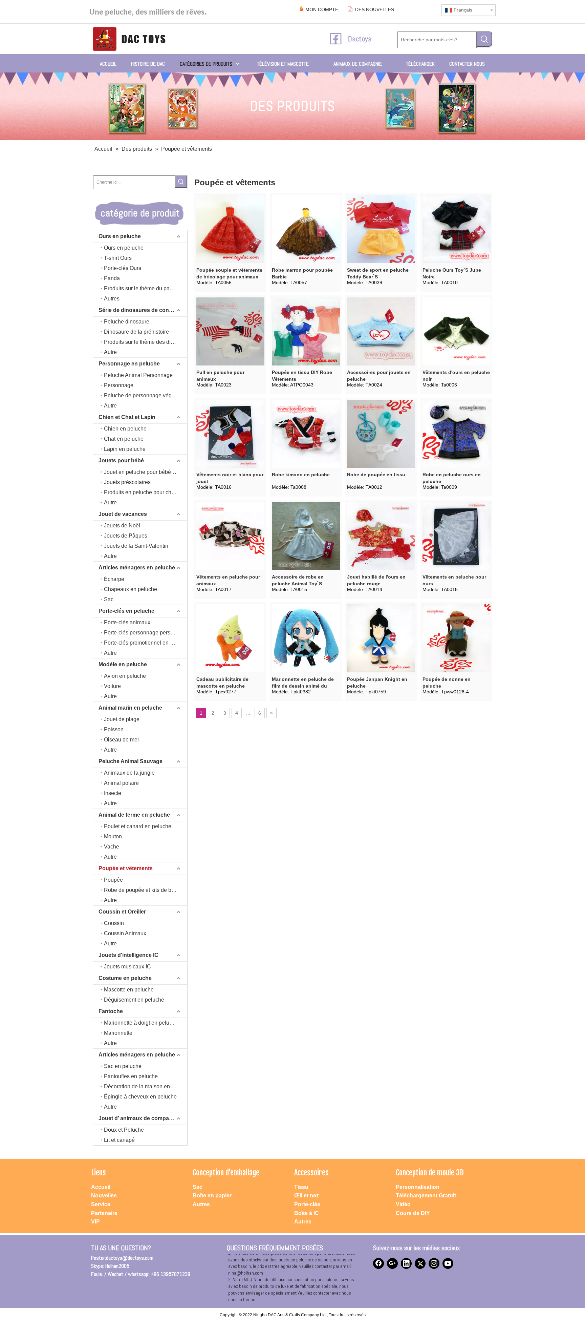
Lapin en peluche (125, 449)
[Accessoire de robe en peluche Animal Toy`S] (306, 536)
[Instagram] (434, 1263)
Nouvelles (104, 1195)
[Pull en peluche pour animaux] (230, 331)
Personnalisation (417, 1187)
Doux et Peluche (124, 1130)
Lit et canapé (119, 1140)
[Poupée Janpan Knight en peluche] (381, 638)
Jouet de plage (121, 719)
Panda (112, 278)
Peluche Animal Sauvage (130, 761)
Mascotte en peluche (129, 989)
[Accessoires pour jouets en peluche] (381, 331)
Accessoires (311, 1172)
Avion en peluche (125, 676)
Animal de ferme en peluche (134, 815)
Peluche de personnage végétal (142, 395)
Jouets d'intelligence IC (128, 955)
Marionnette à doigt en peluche (141, 1023)
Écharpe (114, 579)
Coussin (114, 923)
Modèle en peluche (123, 664)
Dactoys (359, 38)
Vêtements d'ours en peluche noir (456, 376)
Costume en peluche (125, 978)
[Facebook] (378, 1263)
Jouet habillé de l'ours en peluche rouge (376, 580)
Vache (111, 847)
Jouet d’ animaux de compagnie (139, 1118)
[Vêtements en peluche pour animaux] (230, 536)
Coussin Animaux (125, 933)
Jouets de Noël (122, 525)
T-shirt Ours (118, 258)
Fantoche (111, 1011)
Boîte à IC (306, 1213)
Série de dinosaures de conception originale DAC (143, 310)
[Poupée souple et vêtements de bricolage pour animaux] (230, 229)
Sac (108, 599)
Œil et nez (306, 1195)
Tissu (301, 1187)
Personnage (118, 385)
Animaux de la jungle (129, 773)
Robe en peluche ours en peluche (451, 478)
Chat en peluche (124, 439)
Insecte (112, 793)
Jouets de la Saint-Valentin (136, 546)
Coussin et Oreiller (122, 912)
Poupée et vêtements (126, 868)
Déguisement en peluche (134, 1000)
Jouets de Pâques (125, 536)
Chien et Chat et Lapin (127, 417)
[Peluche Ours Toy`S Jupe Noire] (456, 229)
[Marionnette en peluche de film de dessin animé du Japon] (306, 638)
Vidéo (403, 1204)
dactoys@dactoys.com (129, 1257)
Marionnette (118, 1033)
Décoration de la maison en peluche (145, 1086)
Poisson (114, 729)
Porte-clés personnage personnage (145, 632)
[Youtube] (447, 1263)
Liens (98, 1172)
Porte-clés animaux (127, 622)
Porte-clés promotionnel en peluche (145, 643)
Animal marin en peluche (130, 708)
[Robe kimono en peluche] (306, 433)
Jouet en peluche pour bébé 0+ (141, 472)
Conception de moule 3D (430, 1172)
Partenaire (104, 1213)
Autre (110, 352)
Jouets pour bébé (121, 460)
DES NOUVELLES (374, 9)
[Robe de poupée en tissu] (381, 433)
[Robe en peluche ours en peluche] (456, 433)
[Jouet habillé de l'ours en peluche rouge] (381, 536)
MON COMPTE (321, 9)
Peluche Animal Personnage (138, 375)
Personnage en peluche (129, 363)
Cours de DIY (413, 1213)
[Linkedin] (406, 1263)
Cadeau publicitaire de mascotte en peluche (222, 682)
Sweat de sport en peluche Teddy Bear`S (378, 273)
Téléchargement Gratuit (426, 1195)
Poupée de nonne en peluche (446, 682)
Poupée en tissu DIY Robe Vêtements (302, 376)
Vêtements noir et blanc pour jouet (229, 478)
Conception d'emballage (226, 1172)
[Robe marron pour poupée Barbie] (306, 229)
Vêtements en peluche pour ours (454, 580)
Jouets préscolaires (127, 482)
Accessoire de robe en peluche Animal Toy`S (298, 580)
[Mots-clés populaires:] (484, 39)
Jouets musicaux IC (127, 966)
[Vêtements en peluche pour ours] (456, 536)
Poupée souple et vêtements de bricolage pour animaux (229, 273)
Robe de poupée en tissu (376, 474)
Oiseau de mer (121, 739)
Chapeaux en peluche (130, 589)
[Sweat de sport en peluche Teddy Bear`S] (381, 229)
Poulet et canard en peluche (137, 826)
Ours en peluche (120, 236)
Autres (112, 298)
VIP (95, 1221)
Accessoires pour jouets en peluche (379, 376)
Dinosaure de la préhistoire (136, 332)
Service (100, 1204)
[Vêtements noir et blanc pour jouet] (230, 433)
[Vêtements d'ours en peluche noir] (456, 331)
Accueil (100, 1187)
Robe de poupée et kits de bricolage (145, 890)
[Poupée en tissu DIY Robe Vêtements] (306, 331)
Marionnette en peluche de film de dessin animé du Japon (303, 682)
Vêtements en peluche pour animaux (228, 580)
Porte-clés (307, 1204)
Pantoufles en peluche (131, 1076)
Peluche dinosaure (126, 321)
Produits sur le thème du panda (141, 288)
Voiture (112, 686)
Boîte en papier (212, 1195)
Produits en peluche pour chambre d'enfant (145, 492)
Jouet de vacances (123, 514)
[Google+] (392, 1263)
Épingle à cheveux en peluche (140, 1096)
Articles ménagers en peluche (137, 567)
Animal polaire (121, 783)
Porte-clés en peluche (126, 611)
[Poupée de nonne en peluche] (456, 638)
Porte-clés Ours (122, 268)
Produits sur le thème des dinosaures (145, 342)
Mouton (113, 836)
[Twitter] (420, 1263)
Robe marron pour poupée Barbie (302, 273)
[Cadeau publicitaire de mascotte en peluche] (230, 638)
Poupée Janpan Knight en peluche (377, 682)
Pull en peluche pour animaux (220, 376)
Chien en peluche (125, 429)
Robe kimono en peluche (301, 474)
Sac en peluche (123, 1066)
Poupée (113, 880)
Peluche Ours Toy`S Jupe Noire (451, 273)
